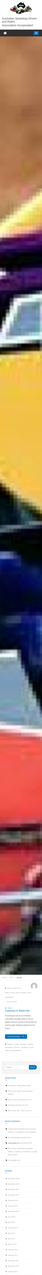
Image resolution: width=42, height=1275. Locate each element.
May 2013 (11, 1233)
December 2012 (13, 1261)
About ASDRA (13, 1155)
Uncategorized (9, 997)
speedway (24, 1047)
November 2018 (13, 1178)
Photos (18, 993)
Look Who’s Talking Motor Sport (19, 1085)
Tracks (29, 993)
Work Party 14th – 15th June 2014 (20, 1111)
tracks (31, 1047)
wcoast (10, 1008)
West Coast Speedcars (13, 1050)
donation (23, 1044)
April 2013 (11, 1239)
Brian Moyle (12, 1137)
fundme (30, 1044)
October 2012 (13, 1272)
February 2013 (13, 1250)
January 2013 (13, 1255)
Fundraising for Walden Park (17, 1010)
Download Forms (25, 1137)
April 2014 (11, 1222)
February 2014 (13, 1228)
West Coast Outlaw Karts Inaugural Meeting (20, 1092)
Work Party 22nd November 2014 (19, 1100)
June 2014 (11, 1217)
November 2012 (13, 1266)
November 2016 (13, 1195)
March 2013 (12, 1244)
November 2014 (13, 1211)
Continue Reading (14, 1036)
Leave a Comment (11, 1001)
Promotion (24, 993)
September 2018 (13, 1184)
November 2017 (13, 1189)
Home (18, 1160)
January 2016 (13, 1206)
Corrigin (13, 993)
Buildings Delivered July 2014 (18, 1105)
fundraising (9, 1047)
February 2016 (13, 1200)
